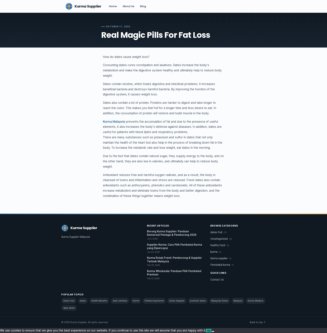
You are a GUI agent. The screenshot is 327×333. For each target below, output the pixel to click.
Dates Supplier (177, 300)
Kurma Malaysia (114, 121)
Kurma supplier (220, 258)
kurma (215, 251)
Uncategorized (221, 238)
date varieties (120, 300)
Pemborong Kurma (154, 300)
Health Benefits (99, 300)
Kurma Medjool (255, 300)
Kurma (136, 300)
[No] (213, 331)
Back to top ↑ (258, 322)
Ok (208, 330)
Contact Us (217, 279)
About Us (128, 6)
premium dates (198, 300)
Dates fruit (68, 300)
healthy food (219, 245)
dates (83, 300)
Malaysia (237, 300)
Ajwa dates (69, 308)
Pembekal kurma (222, 264)
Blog (143, 6)
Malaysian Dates (219, 300)
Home (113, 6)
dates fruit (218, 232)
